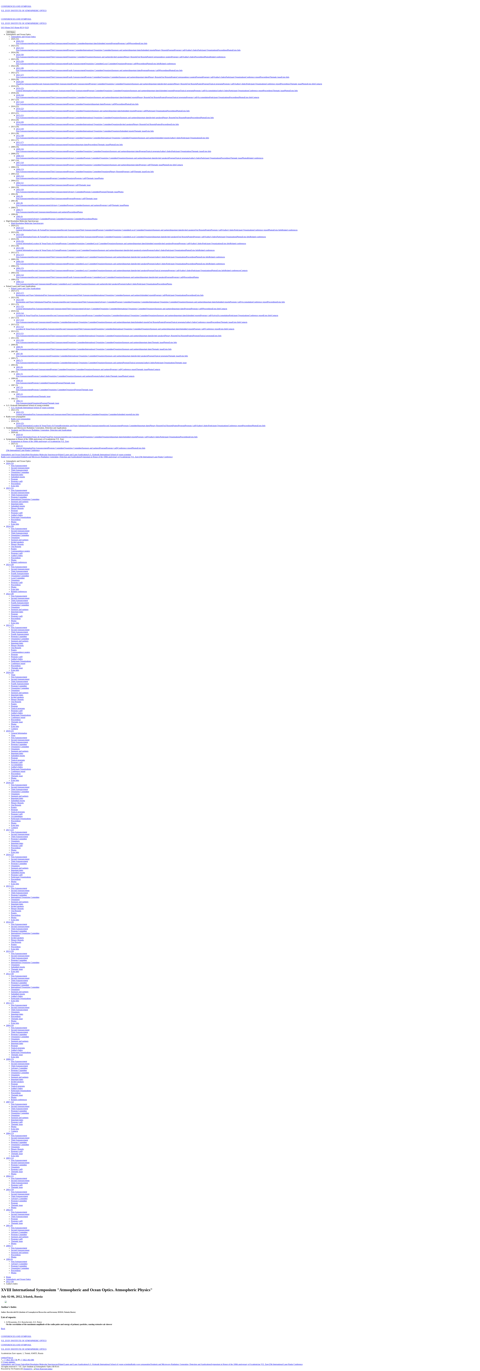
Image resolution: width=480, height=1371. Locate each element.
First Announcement (24, 43)
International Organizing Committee (97, 50)
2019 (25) (20, 88)
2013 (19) (20, 129)
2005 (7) (19, 360)
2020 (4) (19, 435)
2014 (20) (20, 122)
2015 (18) (20, 248)
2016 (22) (20, 109)
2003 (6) (19, 367)
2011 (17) (20, 142)
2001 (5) (19, 374)
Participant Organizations (208, 50)
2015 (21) (20, 115)
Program (114, 43)
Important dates (91, 43)
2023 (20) (20, 234)
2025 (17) (20, 293)
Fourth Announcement (76, 64)
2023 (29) (20, 61)
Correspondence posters (161, 57)
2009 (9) (19, 347)
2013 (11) (20, 333)
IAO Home (5, 27)
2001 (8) (19, 203)
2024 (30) (20, 55)
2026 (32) (20, 41)
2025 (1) (19, 446)
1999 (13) (20, 282)
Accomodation (211, 91)
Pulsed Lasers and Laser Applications (25, 288)
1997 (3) (19, 387)
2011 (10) (20, 340)
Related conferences (218, 57)
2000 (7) (19, 210)
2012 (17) (20, 255)
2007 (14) (20, 163)
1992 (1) (19, 401)
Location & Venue (39, 243)
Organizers (89, 57)
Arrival (215, 315)
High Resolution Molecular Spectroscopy (27, 223)
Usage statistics (9, 1362)
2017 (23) (20, 102)
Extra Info (143, 43)
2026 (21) (20, 228)
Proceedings (134, 43)
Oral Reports (142, 57)
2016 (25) (20, 423)
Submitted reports (104, 43)
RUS (22, 27)
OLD (26, 27)
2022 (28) (20, 68)
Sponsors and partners (120, 50)
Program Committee (75, 50)
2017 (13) (20, 320)
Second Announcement (41, 43)
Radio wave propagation (20, 419)
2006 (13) (20, 169)
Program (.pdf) (124, 43)
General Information (24, 91)
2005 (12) (20, 176)
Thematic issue (275, 77)
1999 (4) (19, 381)
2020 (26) (20, 82)
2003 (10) (20, 189)
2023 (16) (20, 300)
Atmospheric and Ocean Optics (23, 37)
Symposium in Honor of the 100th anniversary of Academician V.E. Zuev (40, 441)
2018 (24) (20, 95)
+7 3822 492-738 (10, 1360)
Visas (18, 84)
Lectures (143, 250)
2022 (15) (20, 412)
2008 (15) (20, 156)
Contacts (318, 84)
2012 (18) (20, 136)
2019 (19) (20, 241)
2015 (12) (20, 327)
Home (8, 1277)
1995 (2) (19, 394)
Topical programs (216, 84)
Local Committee (110, 64)
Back (3, 1329)
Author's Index (192, 50)
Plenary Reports (161, 50)
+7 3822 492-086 (27, 1360)
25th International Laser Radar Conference (23, 450)
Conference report (253, 77)
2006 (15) (20, 268)
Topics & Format (38, 230)
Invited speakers (117, 57)
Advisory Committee (75, 158)
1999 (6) (19, 216)
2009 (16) (20, 149)
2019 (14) (20, 313)
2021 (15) (20, 306)
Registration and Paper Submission (30, 295)
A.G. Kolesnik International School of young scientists (32, 408)
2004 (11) (20, 183)
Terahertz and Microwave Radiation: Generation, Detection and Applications (41, 430)
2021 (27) (20, 75)
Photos (229, 50)
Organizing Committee (76, 43)
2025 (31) (20, 48)
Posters (149, 57)
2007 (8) (19, 354)
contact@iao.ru (7, 1358)
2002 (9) (19, 196)
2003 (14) (20, 275)
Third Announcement (58, 43)
